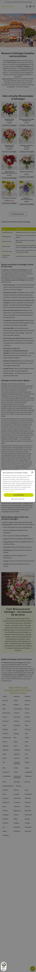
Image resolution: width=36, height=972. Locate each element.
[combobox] (32, 472)
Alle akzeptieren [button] (18, 495)
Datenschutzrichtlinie (9, 491)
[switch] (3, 969)
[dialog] (18, 486)
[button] (18, 499)
